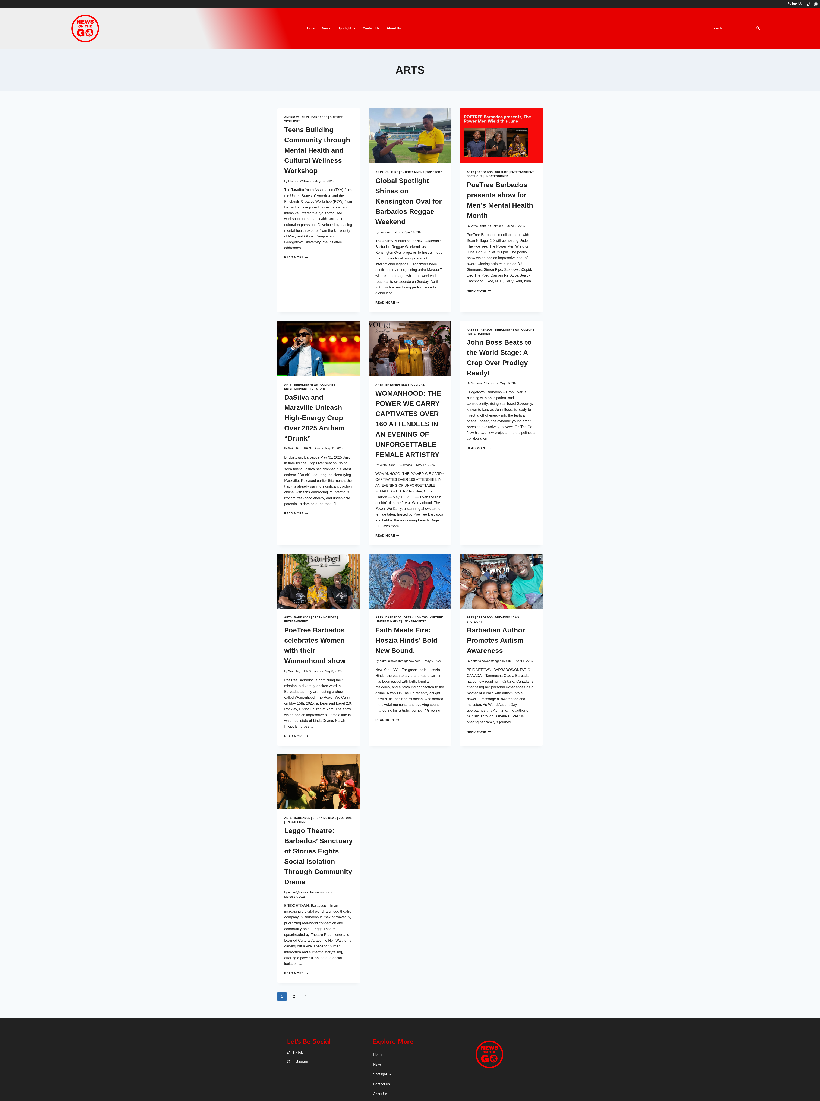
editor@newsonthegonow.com (400, 661)
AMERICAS (291, 117)
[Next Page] (305, 996)
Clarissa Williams (299, 181)
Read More (296, 257)
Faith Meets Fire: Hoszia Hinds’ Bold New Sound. (406, 640)
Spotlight (344, 28)
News (326, 28)
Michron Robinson (483, 383)
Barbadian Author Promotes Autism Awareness (496, 640)
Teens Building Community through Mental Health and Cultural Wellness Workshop (317, 150)
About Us (394, 28)
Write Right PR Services (487, 225)
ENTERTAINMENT (412, 172)
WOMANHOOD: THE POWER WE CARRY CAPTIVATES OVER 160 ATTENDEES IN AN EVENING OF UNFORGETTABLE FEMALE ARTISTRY (408, 424)
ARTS (305, 117)
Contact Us (371, 28)
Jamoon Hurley (390, 232)
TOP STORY (434, 172)
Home (310, 28)
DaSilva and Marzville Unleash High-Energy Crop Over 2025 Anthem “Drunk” (314, 417)
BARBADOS (319, 117)
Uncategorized (496, 176)
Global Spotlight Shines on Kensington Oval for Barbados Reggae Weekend (408, 201)
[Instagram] (816, 4)
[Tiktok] (809, 4)
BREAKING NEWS (306, 384)
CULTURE (336, 117)
